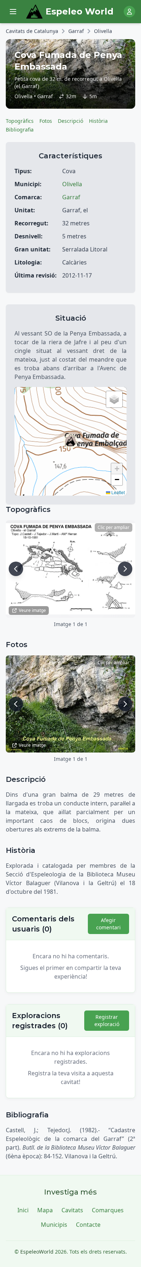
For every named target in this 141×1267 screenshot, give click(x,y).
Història (98, 120)
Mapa (45, 1210)
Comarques (108, 1210)
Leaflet (117, 492)
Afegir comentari (108, 924)
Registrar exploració (106, 1020)
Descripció (70, 120)
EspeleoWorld (37, 1251)
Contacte (88, 1225)
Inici (23, 1210)
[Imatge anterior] (16, 569)
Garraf (76, 31)
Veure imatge (32, 610)
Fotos (45, 120)
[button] (70, 441)
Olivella (103, 31)
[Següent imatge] (125, 569)
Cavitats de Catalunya (32, 31)
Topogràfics (20, 120)
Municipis (54, 1225)
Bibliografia (20, 129)
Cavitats (72, 1210)
